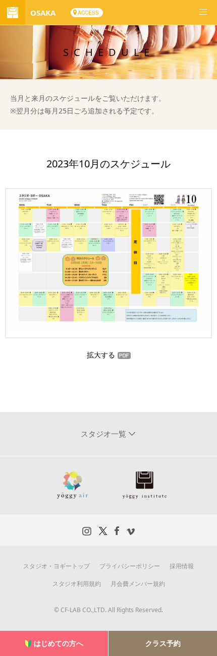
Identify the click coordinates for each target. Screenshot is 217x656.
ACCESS (88, 12)
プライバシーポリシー (129, 566)
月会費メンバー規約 (138, 583)
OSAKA (43, 13)
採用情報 (182, 566)
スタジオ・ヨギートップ (56, 566)
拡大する (101, 355)
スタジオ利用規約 (76, 583)
